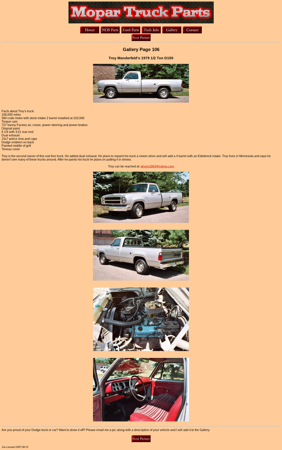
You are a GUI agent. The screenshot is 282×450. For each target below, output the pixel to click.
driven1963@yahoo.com (157, 166)
